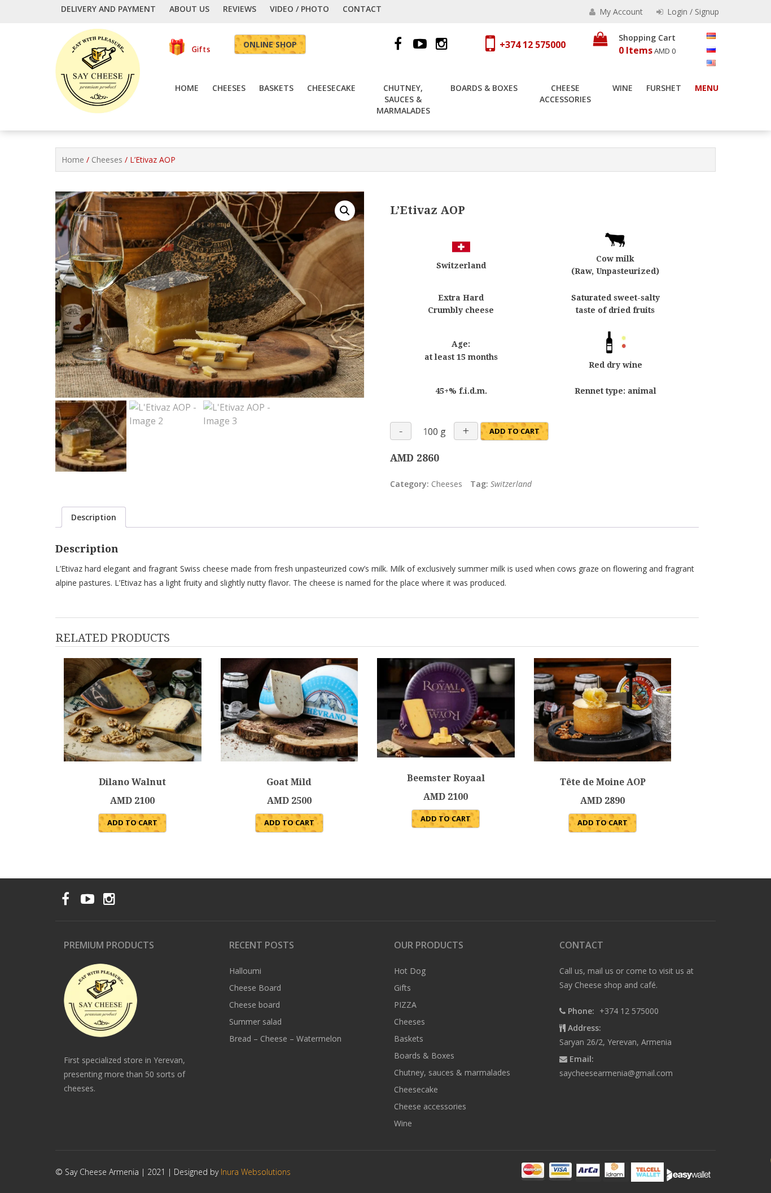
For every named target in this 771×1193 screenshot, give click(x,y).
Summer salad (255, 1021)
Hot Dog (410, 970)
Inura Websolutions (256, 1171)
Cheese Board (255, 987)
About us (189, 8)
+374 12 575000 (533, 44)
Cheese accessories (565, 93)
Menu (707, 87)
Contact (362, 8)
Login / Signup (692, 11)
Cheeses (229, 87)
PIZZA (405, 1004)
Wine (622, 87)
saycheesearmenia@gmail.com (616, 1073)
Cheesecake (331, 87)
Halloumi (245, 970)
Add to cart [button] (132, 822)
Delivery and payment (108, 8)
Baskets (276, 87)
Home (187, 87)
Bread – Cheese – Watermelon (285, 1038)
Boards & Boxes (484, 87)
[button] (345, 211)
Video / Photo (299, 8)
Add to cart (514, 431)
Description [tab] (93, 517)
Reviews (239, 8)
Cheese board (254, 1004)
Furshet (663, 87)
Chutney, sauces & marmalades (403, 99)
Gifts (199, 49)
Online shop (270, 44)
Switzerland (511, 483)
